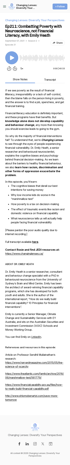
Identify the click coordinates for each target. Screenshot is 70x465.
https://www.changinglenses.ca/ (24, 253)
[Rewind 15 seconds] (9, 68)
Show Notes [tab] (20, 79)
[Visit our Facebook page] (19, 443)
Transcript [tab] (50, 79)
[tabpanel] (35, 246)
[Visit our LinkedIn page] (27, 443)
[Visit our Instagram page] (35, 443)
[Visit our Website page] (50, 443)
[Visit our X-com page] (42, 443)
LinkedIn (36, 336)
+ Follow (60, 6)
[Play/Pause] (11, 57)
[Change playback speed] (22, 68)
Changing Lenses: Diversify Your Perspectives (26, 6)
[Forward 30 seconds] (15, 68)
